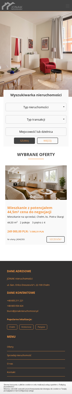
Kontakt (11, 372)
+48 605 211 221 (15, 300)
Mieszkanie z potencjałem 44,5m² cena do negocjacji (29, 209)
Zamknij (36, 387)
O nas (10, 363)
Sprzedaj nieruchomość (19, 355)
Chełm (12, 327)
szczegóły (56, 239)
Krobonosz (26, 327)
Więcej (48, 140)
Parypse (41, 327)
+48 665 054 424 (15, 305)
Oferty (10, 346)
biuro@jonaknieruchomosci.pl (22, 311)
